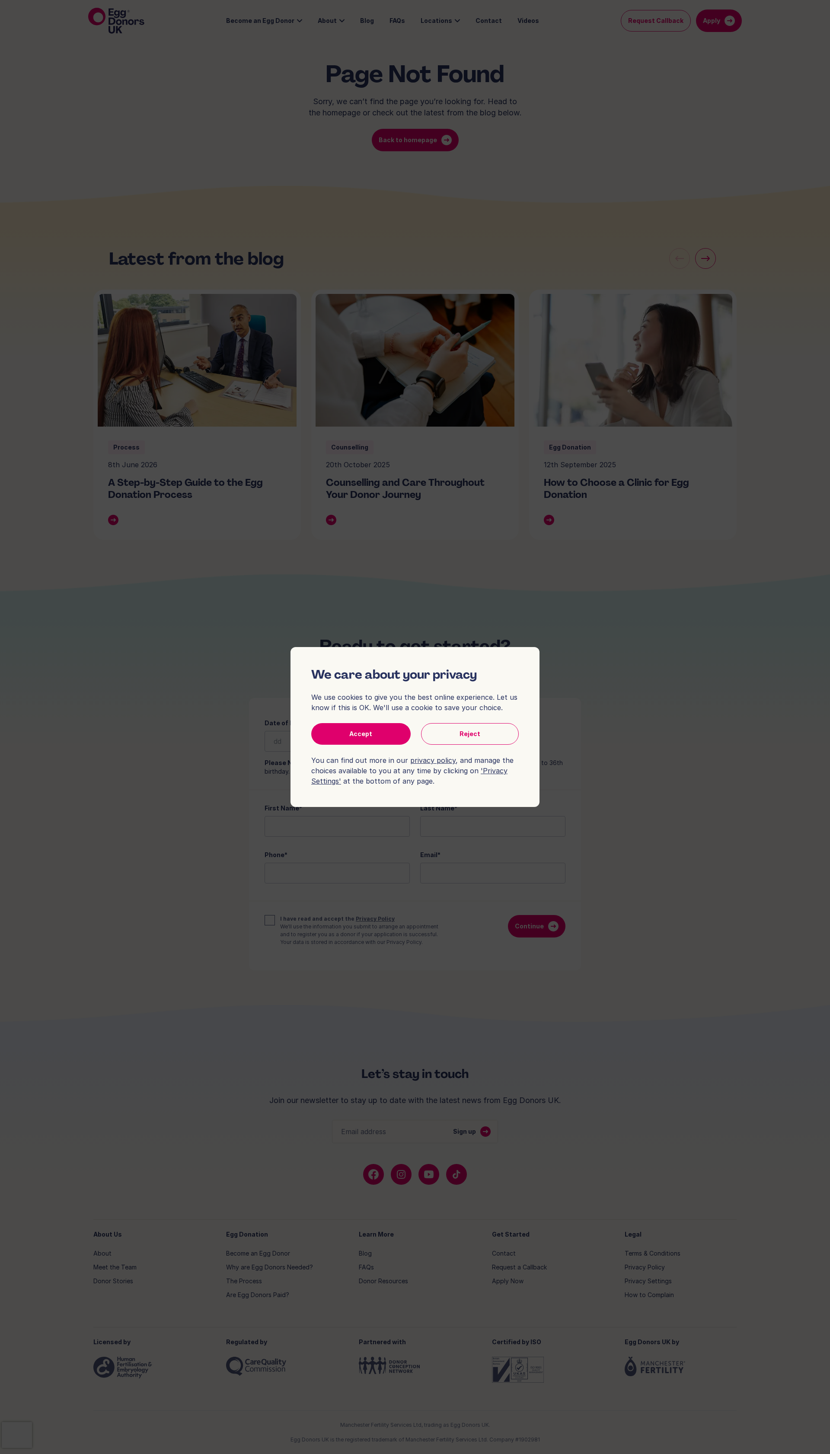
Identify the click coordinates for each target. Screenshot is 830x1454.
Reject (470, 733)
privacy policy (433, 760)
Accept (360, 733)
